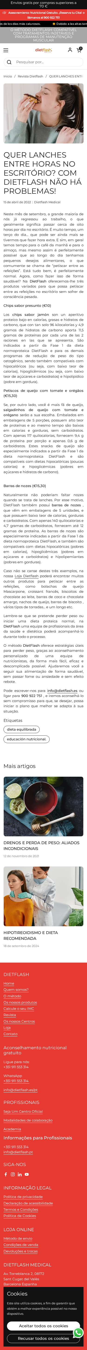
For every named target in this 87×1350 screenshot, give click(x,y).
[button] (79, 50)
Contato (10, 1034)
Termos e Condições (20, 1209)
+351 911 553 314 (16, 1081)
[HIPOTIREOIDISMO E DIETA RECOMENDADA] (43, 896)
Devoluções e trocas (20, 1251)
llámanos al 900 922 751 (43, 17)
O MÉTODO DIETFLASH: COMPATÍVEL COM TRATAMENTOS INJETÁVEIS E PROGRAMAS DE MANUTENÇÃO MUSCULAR (43, 35)
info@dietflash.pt (18, 1152)
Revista (9, 1015)
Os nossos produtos (20, 1002)
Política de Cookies (19, 1216)
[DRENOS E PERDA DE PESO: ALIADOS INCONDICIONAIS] (43, 806)
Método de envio (17, 1238)
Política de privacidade (23, 1197)
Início (7, 76)
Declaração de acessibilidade (28, 1203)
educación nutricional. (26, 739)
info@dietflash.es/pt (20, 1090)
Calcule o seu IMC (18, 1009)
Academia (12, 1129)
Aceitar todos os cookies (43, 1326)
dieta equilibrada (21, 729)
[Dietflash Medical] (43, 50)
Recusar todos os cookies (43, 1338)
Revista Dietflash (30, 76)
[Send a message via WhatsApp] (78, 1332)
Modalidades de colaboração (27, 1120)
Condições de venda (20, 1245)
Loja (7, 1028)
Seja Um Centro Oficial (23, 1111)
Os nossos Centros (19, 1021)
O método (12, 996)
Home (8, 983)
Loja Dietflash (27, 576)
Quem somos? (16, 990)
